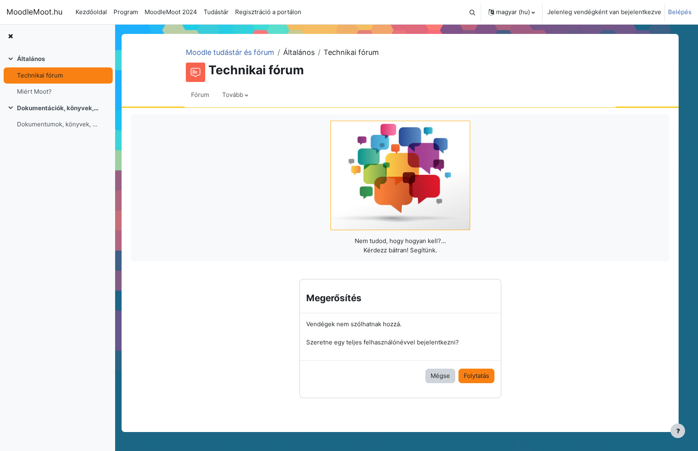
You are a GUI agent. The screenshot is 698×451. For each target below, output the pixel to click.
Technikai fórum (40, 75)
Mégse (440, 376)
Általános (31, 59)
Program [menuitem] (126, 12)
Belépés (680, 12)
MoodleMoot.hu (34, 12)
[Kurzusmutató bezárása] (10, 36)
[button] (472, 12)
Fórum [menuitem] (200, 95)
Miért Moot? (34, 91)
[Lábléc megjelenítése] (678, 431)
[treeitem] (57, 75)
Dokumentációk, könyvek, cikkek (58, 108)
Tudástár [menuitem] (216, 12)
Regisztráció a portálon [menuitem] (268, 12)
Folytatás (476, 376)
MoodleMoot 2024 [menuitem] (171, 12)
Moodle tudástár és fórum (230, 52)
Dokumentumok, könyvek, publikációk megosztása (58, 124)
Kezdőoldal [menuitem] (91, 12)
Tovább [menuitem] (232, 95)
